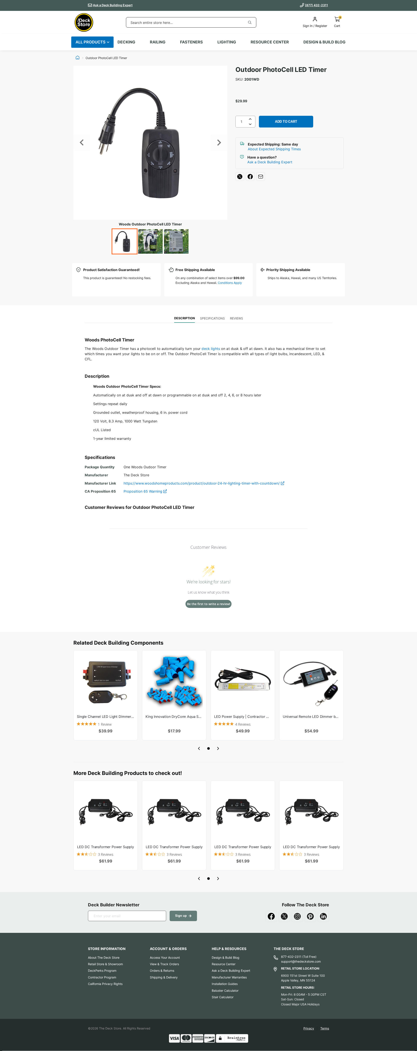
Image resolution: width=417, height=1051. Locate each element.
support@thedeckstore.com (301, 961)
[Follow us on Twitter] (284, 916)
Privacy (308, 1028)
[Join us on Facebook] (271, 916)
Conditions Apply (230, 283)
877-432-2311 (291, 956)
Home (77, 58)
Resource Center (223, 964)
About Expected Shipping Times (274, 149)
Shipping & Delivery (164, 977)
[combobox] (184, 23)
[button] (208, 748)
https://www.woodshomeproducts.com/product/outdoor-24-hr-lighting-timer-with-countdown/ (202, 483)
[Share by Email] (260, 176)
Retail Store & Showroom (105, 964)
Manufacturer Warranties (229, 977)
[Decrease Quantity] (250, 125)
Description (184, 318)
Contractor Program (102, 977)
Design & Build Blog (225, 957)
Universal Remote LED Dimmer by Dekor (311, 716)
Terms (324, 1028)
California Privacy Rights (105, 984)
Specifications (212, 318)
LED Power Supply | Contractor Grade (242, 716)
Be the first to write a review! (208, 604)
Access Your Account (165, 957)
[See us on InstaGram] (297, 916)
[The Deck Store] (83, 22)
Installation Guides (225, 984)
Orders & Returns (162, 970)
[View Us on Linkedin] (323, 916)
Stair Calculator (222, 997)
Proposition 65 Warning (143, 491)
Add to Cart (286, 121)
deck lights (211, 348)
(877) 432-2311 (316, 5)
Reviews (236, 318)
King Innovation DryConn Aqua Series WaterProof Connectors (174, 716)
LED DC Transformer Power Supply (105, 847)
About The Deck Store (103, 957)
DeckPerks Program (102, 970)
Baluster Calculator (225, 990)
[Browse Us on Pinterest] (310, 916)
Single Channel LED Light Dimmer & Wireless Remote (105, 716)
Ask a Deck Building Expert (112, 5)
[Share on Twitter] (239, 176)
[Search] (249, 22)
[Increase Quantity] (250, 119)
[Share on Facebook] (250, 176)
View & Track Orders (164, 964)
